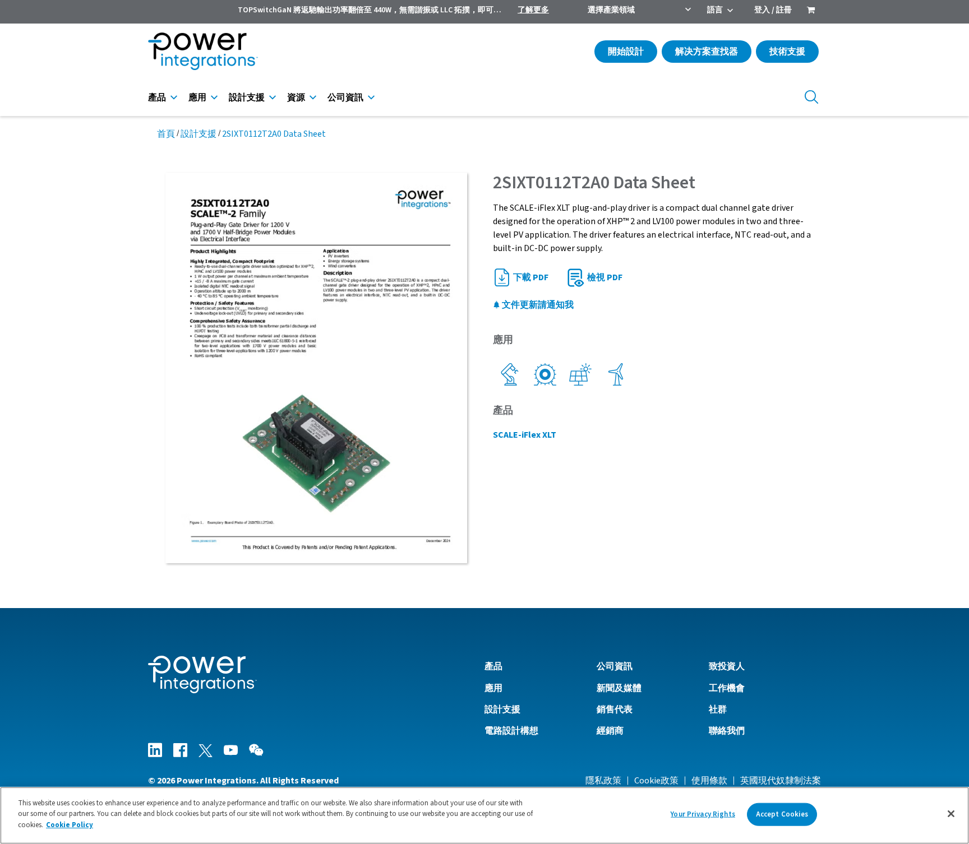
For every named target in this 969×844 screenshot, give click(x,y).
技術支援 (787, 51)
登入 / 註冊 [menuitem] (773, 10)
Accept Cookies (782, 814)
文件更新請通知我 (537, 305)
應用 (197, 97)
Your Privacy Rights (703, 814)
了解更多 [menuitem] (533, 10)
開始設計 (626, 51)
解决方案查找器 (706, 51)
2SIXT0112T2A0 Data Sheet (274, 134)
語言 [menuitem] (715, 10)
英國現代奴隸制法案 (780, 781)
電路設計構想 (511, 731)
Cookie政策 (656, 781)
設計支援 (247, 97)
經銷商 (610, 731)
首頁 (166, 134)
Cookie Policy (69, 825)
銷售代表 (615, 709)
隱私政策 (603, 781)
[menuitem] (811, 11)
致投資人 (727, 666)
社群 (718, 709)
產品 (157, 97)
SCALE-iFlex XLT (524, 435)
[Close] (951, 813)
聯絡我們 (727, 731)
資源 (296, 97)
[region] (484, 815)
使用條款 (709, 781)
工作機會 (727, 688)
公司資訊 (345, 97)
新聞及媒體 (619, 688)
